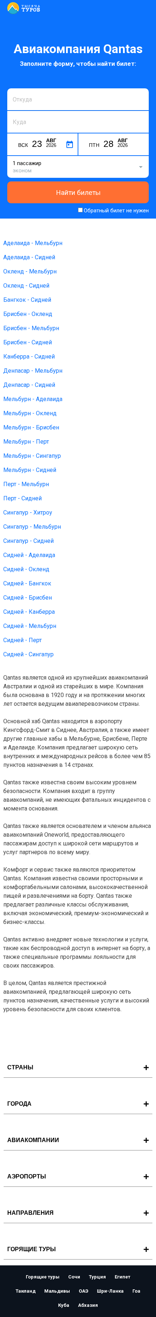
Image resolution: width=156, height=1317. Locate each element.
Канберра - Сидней (29, 356)
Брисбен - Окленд (27, 314)
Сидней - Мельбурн (29, 626)
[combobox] (78, 99)
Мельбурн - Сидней (29, 470)
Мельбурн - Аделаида (32, 399)
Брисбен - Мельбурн (31, 328)
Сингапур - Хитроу (27, 512)
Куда (18, 110)
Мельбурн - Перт (26, 441)
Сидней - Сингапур (28, 654)
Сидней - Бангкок (27, 583)
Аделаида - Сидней (29, 257)
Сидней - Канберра (29, 611)
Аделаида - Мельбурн (32, 243)
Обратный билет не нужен (116, 210)
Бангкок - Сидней (27, 299)
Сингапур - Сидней (28, 540)
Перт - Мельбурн (26, 484)
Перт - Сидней (22, 498)
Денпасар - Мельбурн (32, 370)
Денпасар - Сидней (29, 384)
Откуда (21, 87)
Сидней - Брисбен (27, 597)
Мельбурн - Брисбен (31, 427)
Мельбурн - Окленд (30, 413)
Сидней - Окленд (26, 569)
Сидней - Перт (22, 640)
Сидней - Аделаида (29, 555)
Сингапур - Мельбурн (32, 526)
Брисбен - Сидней (27, 342)
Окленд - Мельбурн (30, 271)
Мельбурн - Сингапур (32, 455)
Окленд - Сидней (26, 285)
